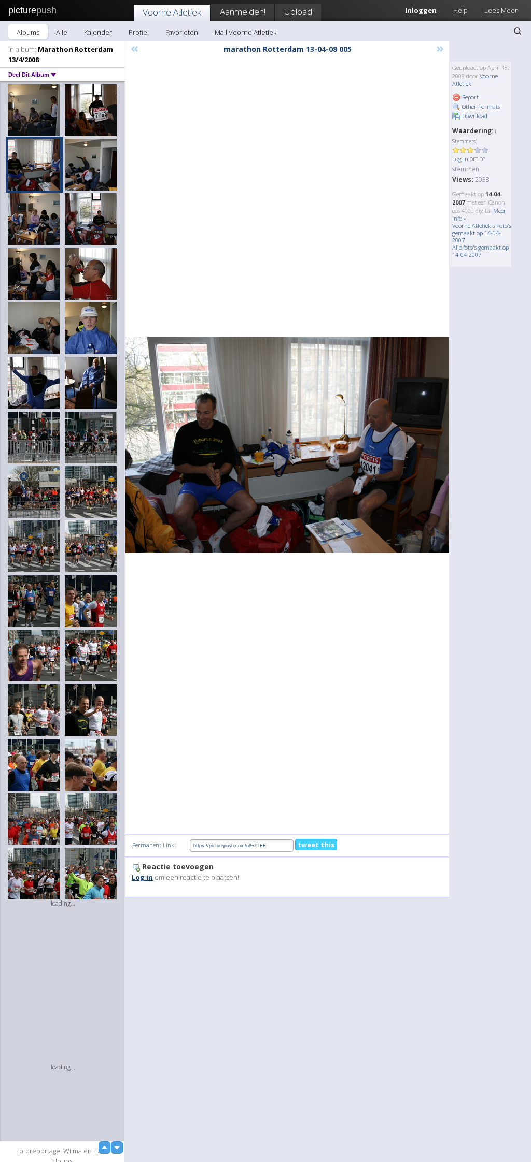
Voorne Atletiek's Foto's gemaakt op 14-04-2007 (481, 233)
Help (460, 10)
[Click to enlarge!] (287, 445)
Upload (298, 12)
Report (469, 97)
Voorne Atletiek (172, 12)
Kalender (98, 32)
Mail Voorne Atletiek (245, 32)
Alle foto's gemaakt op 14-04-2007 (480, 250)
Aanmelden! (243, 12)
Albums (28, 32)
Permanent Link (153, 845)
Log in (460, 159)
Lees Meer (501, 10)
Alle (61, 32)
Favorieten (181, 32)
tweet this (316, 844)
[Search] (517, 31)
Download (473, 116)
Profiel (139, 32)
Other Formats (480, 106)
